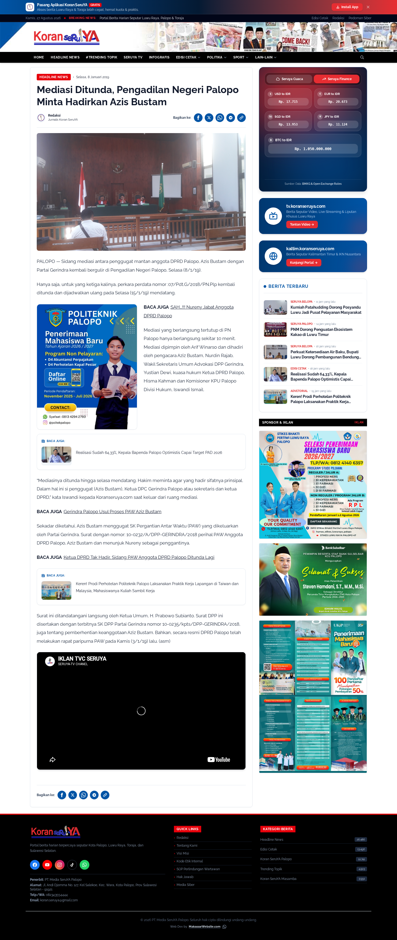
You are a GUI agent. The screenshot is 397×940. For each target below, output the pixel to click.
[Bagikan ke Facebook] (198, 117)
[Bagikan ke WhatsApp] (220, 117)
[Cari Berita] (362, 57)
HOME (39, 57)
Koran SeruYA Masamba (278, 879)
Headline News (53, 77)
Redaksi (338, 18)
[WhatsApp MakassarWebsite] (224, 926)
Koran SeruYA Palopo (276, 859)
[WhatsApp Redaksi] (84, 865)
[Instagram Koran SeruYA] (60, 865)
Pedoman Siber (360, 18)
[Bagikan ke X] (209, 117)
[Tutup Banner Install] (368, 7)
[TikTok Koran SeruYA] (72, 865)
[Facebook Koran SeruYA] (35, 865)
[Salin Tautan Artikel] (241, 117)
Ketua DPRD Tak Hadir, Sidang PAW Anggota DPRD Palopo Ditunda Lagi (139, 557)
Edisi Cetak (320, 18)
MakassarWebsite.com (204, 926)
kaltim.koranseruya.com (310, 248)
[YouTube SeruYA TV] (47, 865)
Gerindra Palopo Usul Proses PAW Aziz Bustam (113, 511)
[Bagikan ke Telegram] (230, 117)
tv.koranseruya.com (305, 206)
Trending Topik (271, 869)
